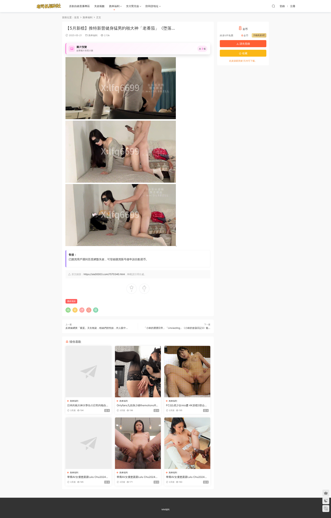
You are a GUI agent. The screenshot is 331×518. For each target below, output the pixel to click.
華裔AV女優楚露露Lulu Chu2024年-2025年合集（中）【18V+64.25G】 (138, 477)
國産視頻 (71, 301)
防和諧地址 (152, 6)
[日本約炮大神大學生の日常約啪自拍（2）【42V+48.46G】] (89, 371)
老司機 (49, 6)
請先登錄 (244, 43)
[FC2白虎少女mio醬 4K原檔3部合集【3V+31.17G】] (187, 371)
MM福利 (165, 509)
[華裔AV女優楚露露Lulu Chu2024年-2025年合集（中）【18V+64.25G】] (138, 443)
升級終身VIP (259, 35)
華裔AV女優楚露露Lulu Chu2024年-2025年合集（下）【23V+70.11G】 (187, 477)
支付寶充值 (132, 6)
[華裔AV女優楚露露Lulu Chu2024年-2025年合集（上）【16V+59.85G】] (89, 443)
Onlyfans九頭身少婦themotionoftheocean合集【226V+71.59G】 (138, 405)
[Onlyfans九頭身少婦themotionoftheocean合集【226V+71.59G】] (138, 371)
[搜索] (273, 6)
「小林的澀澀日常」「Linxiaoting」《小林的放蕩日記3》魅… (177, 327)
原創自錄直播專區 (79, 6)
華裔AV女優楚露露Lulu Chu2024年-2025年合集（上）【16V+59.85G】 (88, 477)
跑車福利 (114, 6)
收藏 (244, 53)
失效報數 (99, 6)
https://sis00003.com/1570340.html (104, 274)
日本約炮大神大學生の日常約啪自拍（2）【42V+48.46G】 (88, 405)
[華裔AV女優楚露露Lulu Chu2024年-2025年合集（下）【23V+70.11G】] (187, 443)
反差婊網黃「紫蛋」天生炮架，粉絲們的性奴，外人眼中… (97, 327)
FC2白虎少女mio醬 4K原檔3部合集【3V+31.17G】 (186, 405)
